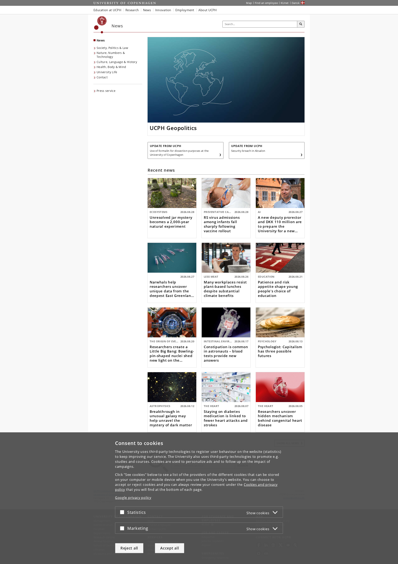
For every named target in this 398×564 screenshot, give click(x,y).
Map (249, 3)
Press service (106, 91)
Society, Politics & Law (112, 48)
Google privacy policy (133, 497)
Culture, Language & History (117, 62)
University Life (107, 72)
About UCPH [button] (207, 10)
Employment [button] (184, 10)
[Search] (301, 24)
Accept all (169, 548)
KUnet (285, 3)
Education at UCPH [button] (107, 10)
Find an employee (266, 3)
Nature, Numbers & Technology (111, 55)
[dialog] (199, 498)
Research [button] (132, 10)
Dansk (296, 3)
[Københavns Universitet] (100, 24)
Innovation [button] (163, 10)
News (101, 40)
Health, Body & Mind (111, 67)
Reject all (129, 548)
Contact (102, 77)
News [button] (147, 10)
